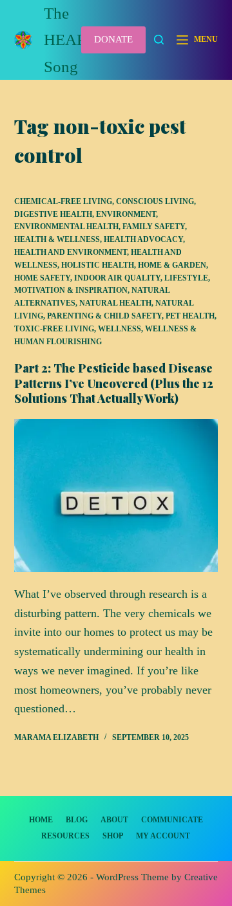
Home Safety (42, 277)
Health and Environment (70, 252)
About (114, 819)
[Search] (159, 39)
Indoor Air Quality (117, 277)
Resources (65, 835)
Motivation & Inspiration (71, 290)
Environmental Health (66, 226)
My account (163, 835)
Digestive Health (53, 214)
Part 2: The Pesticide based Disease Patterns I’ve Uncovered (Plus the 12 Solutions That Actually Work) (113, 383)
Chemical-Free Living (63, 201)
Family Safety (153, 226)
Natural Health (115, 303)
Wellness (119, 328)
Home (41, 819)
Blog (77, 819)
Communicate (172, 819)
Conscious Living (155, 201)
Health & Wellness (57, 239)
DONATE (113, 39)
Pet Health (190, 315)
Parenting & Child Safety (104, 315)
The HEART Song (70, 40)
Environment (126, 214)
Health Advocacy (143, 239)
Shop (112, 835)
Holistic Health (97, 265)
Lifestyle (186, 277)
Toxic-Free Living (54, 328)
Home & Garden (172, 265)
